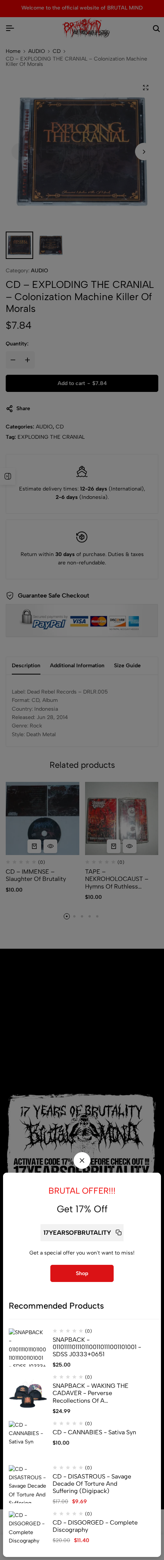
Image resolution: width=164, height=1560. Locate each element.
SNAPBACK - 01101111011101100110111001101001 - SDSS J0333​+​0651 (97, 1347)
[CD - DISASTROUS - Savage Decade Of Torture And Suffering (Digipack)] (28, 1484)
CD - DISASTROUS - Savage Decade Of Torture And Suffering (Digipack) (92, 1483)
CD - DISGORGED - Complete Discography (95, 1526)
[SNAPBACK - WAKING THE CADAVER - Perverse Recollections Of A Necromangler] (28, 1394)
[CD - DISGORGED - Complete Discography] (28, 1530)
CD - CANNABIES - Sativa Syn (94, 1432)
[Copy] (119, 1232)
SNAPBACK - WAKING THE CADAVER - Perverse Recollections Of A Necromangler (91, 1393)
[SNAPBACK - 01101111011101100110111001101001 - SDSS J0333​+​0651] (28, 1347)
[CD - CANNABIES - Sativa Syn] (28, 1440)
